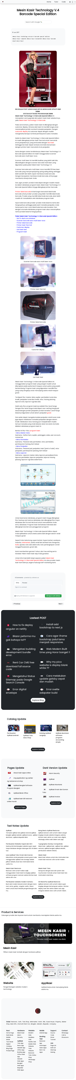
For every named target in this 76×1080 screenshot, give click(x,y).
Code (64, 2)
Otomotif (20, 1024)
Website (8, 983)
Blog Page (9, 1048)
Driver (52, 1037)
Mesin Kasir (10, 948)
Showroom (65, 1037)
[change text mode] (74, 2)
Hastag (53, 1052)
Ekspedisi (46, 1024)
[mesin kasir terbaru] (38, 933)
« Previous (16, 604)
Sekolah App (21, 1048)
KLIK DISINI (49, 114)
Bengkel (33, 1024)
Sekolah (39, 1024)
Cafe (19, 1022)
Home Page (10, 1033)
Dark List (53, 1048)
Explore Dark (55, 803)
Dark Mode (9, 1035)
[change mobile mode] (72, 2)
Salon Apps (43, 1048)
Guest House (50, 1022)
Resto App (20, 1045)
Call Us (64, 1035)
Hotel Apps (42, 1045)
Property (58, 1022)
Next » (61, 604)
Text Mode (9, 1042)
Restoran (14, 1022)
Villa (44, 1022)
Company (53, 1024)
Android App (43, 1033)
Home (49, 2)
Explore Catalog (38, 749)
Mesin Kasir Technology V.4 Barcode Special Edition (38, 12)
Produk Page (10, 1051)
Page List (53, 1045)
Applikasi (46, 983)
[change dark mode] (69, 2)
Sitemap (53, 1050)
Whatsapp (65, 1033)
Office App (20, 1050)
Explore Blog (38, 700)
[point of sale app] (57, 970)
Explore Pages (20, 807)
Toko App (20, 1043)
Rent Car (27, 1024)
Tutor (56, 2)
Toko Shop (25, 1022)
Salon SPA (13, 1024)
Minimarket (33, 1022)
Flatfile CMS (32, 1042)
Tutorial (53, 1039)
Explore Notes (38, 897)
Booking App (21, 1052)
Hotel (40, 1022)
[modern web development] (19, 970)
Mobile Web (32, 1044)
